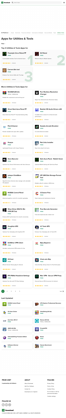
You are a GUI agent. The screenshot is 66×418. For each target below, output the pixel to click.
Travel (54, 32)
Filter (2, 43)
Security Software (48, 32)
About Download (29, 383)
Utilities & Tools (60, 32)
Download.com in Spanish (31, 392)
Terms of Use (50, 386)
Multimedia (17, 32)
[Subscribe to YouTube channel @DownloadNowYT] (9, 404)
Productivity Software (26, 32)
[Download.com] (5, 3)
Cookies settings (51, 396)
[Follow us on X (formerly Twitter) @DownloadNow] (6, 404)
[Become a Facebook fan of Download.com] (3, 404)
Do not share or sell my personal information (53, 392)
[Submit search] (12, 2)
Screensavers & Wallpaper (37, 32)
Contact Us (27, 389)
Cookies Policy (51, 389)
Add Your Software (29, 386)
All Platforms (4, 32)
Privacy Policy (50, 383)
